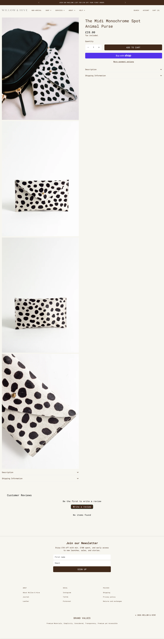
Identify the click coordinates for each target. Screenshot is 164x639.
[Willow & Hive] (15, 10)
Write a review (82, 506)
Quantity (89, 41)
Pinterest (67, 601)
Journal (26, 597)
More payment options (123, 61)
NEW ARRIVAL (37, 10)
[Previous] (39, 2)
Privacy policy (109, 597)
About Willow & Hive (31, 592)
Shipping (106, 592)
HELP (81, 10)
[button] (156, 10)
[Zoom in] (74, 23)
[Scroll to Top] (159, 625)
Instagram (67, 592)
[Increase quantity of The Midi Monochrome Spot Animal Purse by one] (99, 47)
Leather (26, 601)
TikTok (65, 597)
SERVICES (59, 10)
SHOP (47, 10)
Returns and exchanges (112, 601)
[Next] (125, 2)
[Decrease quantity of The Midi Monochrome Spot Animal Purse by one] (88, 47)
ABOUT (71, 10)
